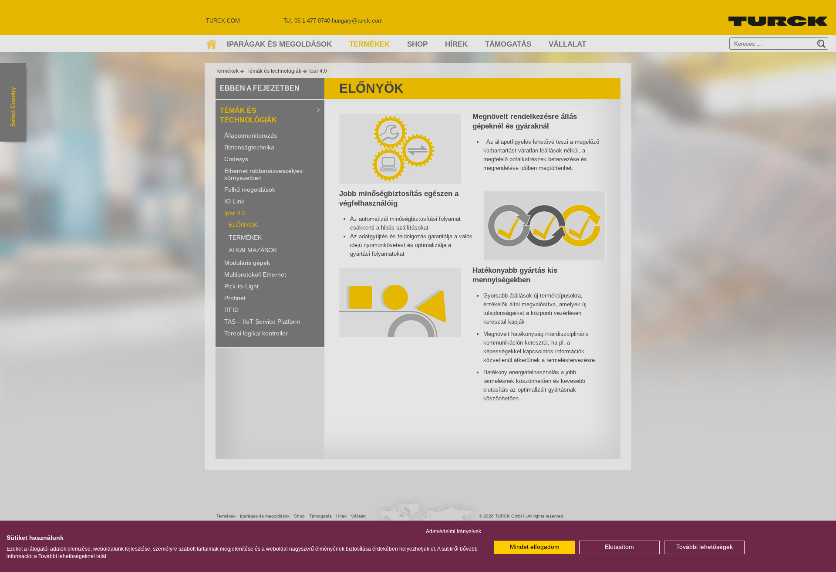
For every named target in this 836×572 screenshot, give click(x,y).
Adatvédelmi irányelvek (453, 531)
